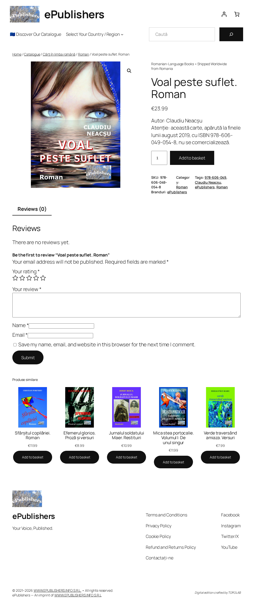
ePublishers (74, 14)
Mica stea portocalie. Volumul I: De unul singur (173, 438)
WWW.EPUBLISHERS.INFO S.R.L (77, 595)
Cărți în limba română (59, 54)
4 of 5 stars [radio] (36, 278)
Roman (83, 54)
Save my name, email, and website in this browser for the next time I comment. (106, 344)
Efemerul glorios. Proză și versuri (79, 435)
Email (20, 334)
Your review (27, 289)
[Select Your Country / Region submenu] (122, 34)
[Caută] (231, 34)
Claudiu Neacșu (208, 182)
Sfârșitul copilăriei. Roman (32, 435)
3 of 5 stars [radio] (29, 278)
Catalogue (32, 54)
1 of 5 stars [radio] (15, 278)
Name (20, 325)
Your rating (26, 271)
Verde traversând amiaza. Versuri (220, 435)
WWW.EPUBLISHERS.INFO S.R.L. (57, 590)
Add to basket (192, 158)
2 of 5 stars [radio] (22, 278)
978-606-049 (215, 177)
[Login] (223, 14)
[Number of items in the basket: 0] (236, 14)
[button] (129, 70)
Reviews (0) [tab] (32, 208)
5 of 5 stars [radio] (43, 278)
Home (16, 54)
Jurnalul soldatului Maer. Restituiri (126, 435)
